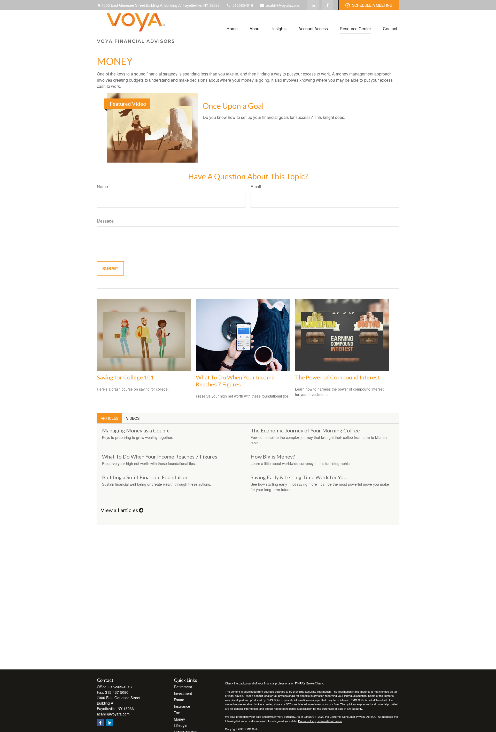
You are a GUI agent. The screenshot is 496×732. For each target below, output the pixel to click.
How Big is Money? (273, 456)
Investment (183, 693)
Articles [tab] (109, 418)
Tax (177, 712)
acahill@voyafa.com (282, 5)
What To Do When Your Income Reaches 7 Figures (235, 381)
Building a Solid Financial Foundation (145, 477)
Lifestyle (180, 725)
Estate (179, 699)
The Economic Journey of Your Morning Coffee (305, 430)
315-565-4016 (120, 686)
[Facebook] (327, 5)
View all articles (120, 510)
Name (102, 186)
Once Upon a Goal (233, 105)
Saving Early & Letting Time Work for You (298, 477)
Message (105, 221)
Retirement (183, 686)
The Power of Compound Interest (337, 377)
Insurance (182, 706)
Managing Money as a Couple (136, 430)
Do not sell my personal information (320, 721)
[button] (232, 28)
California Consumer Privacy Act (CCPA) (355, 716)
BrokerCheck (314, 683)
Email (256, 186)
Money (179, 719)
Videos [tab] (133, 418)
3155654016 (243, 5)
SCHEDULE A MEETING (372, 5)
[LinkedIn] (313, 5)
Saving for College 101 (125, 377)
